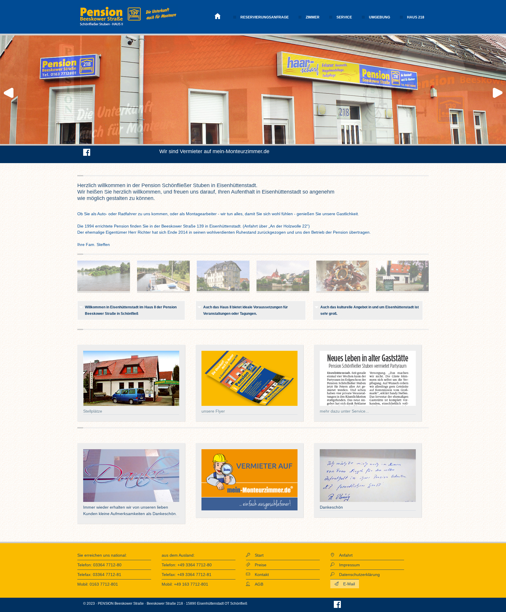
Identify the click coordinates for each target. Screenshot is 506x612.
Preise (258, 565)
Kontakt (259, 574)
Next (498, 92)
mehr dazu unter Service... (344, 411)
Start (257, 555)
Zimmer (312, 17)
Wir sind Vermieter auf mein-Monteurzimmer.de (214, 151)
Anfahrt (343, 555)
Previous (7, 92)
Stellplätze (92, 411)
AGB (256, 584)
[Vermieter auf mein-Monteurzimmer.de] (249, 509)
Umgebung (379, 17)
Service (344, 17)
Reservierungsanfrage (264, 17)
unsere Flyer (213, 411)
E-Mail (347, 584)
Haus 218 (415, 17)
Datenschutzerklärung (357, 574)
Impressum (347, 565)
